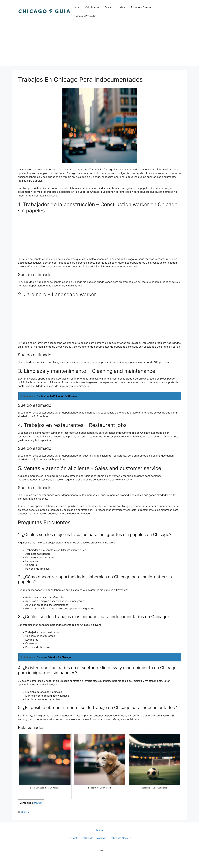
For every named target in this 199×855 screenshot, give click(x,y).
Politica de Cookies (120, 838)
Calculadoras (92, 7)
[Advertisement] (99, 45)
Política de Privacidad (85, 16)
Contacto (109, 7)
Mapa (122, 7)
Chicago (25, 812)
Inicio (77, 7)
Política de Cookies (141, 7)
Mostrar (38, 803)
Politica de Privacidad (93, 838)
